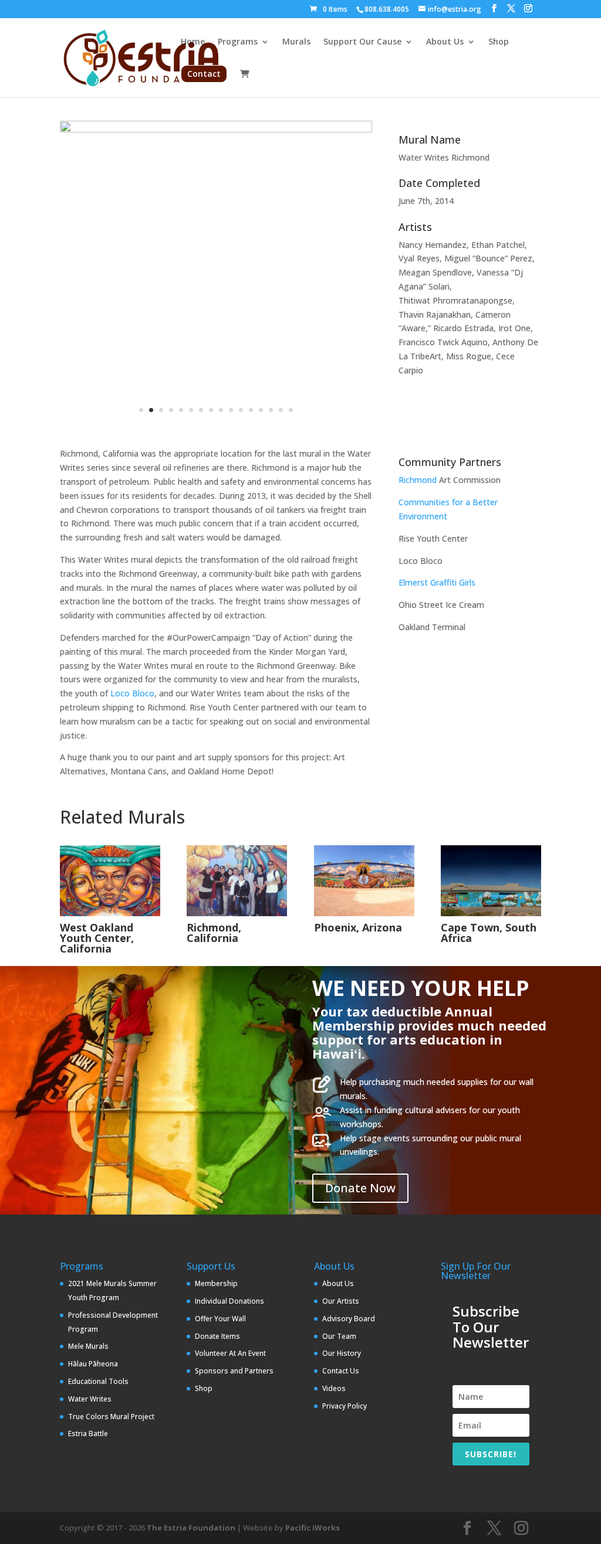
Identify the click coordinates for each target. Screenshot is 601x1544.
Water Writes (90, 1399)
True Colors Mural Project (111, 1416)
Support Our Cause (362, 42)
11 (241, 410)
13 (261, 410)
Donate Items (217, 1336)
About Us (445, 42)
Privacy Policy (344, 1406)
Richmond (418, 479)
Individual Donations (229, 1301)
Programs (238, 42)
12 (251, 410)
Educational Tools (98, 1381)
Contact (204, 73)
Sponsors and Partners (234, 1371)
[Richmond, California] (237, 880)
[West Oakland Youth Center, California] (110, 880)
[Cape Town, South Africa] (491, 880)
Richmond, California (214, 932)
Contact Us (340, 1371)
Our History (341, 1353)
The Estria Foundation (191, 1527)
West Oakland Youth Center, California (97, 937)
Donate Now (360, 1188)
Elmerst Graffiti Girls (437, 582)
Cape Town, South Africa (488, 932)
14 (271, 410)
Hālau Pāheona (93, 1364)
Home (193, 42)
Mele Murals (88, 1346)
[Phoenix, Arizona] (364, 880)
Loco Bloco (132, 693)
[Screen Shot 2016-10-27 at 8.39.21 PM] (216, 277)
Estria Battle (88, 1433)
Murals (296, 42)
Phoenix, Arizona (358, 927)
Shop (498, 42)
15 (281, 410)
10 (231, 410)
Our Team (339, 1336)
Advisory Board (348, 1319)
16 (291, 410)
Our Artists (340, 1301)
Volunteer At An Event (230, 1353)
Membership (216, 1283)
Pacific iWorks (312, 1527)
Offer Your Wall (220, 1319)
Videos (334, 1388)
